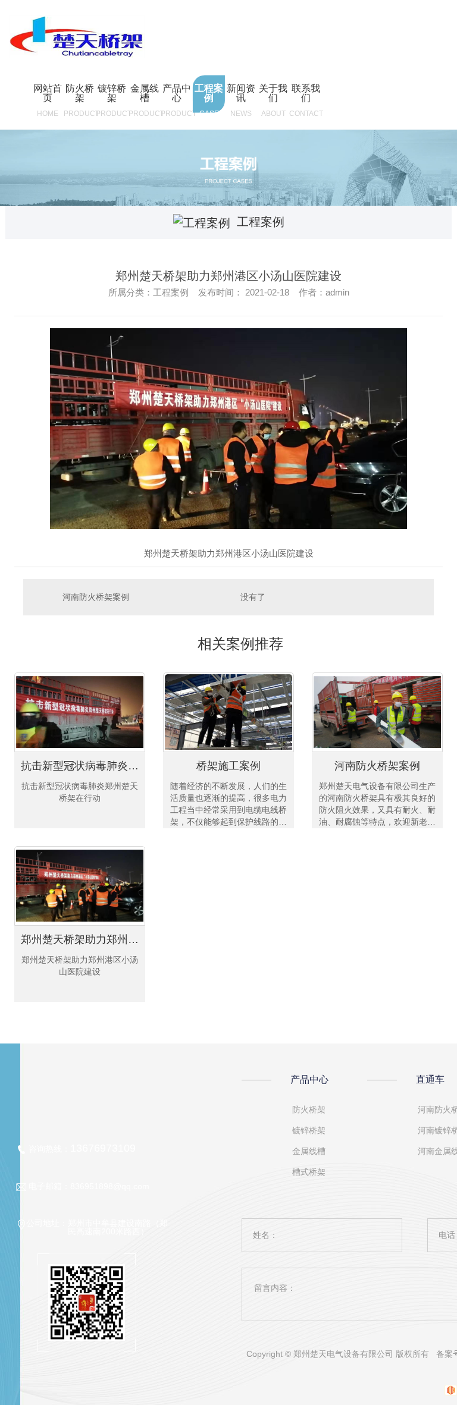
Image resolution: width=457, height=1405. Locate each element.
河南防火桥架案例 (95, 597)
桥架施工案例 (228, 766)
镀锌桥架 (308, 1130)
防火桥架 (308, 1109)
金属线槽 (308, 1151)
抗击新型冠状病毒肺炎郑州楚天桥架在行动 (83, 766)
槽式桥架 (308, 1172)
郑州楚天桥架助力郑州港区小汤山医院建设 (83, 939)
